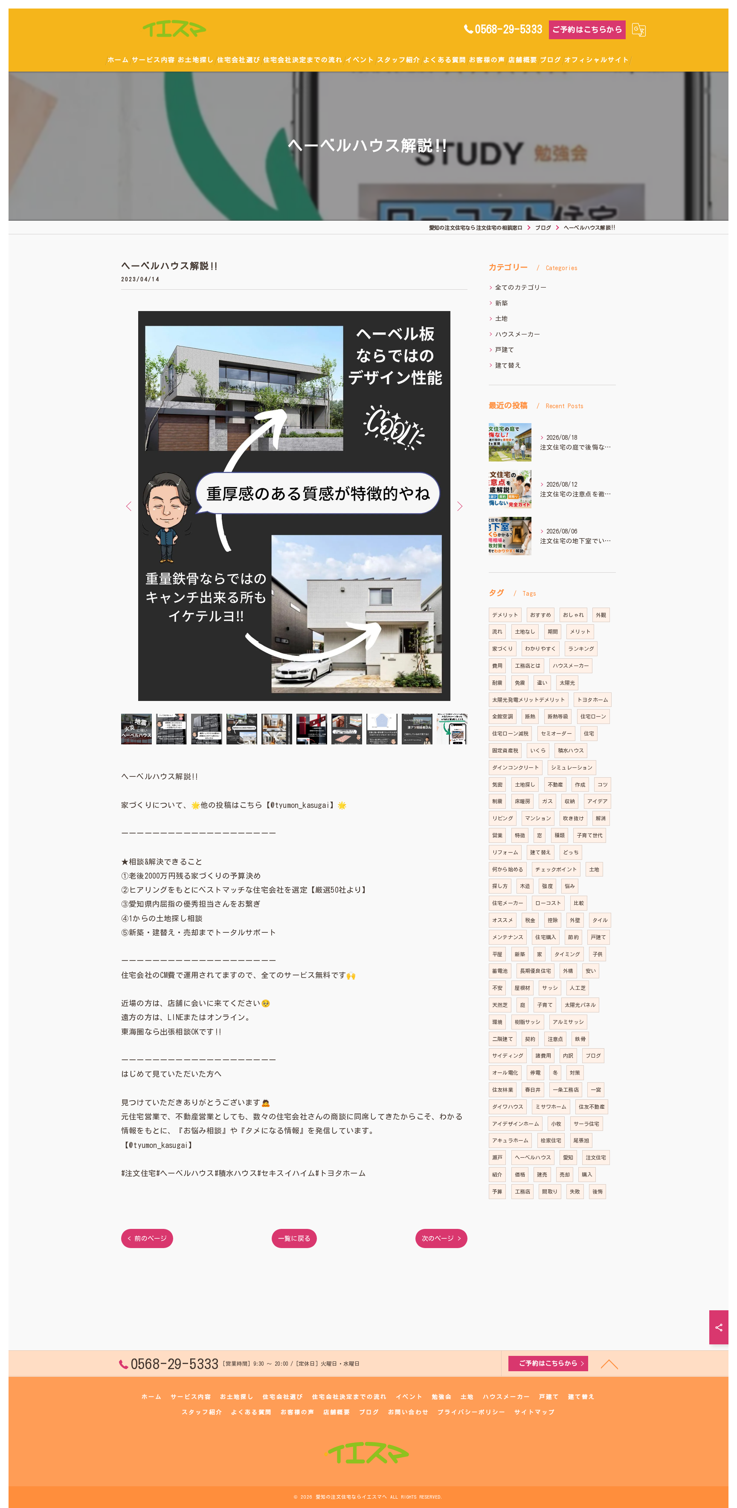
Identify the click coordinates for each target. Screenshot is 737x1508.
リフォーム (505, 852)
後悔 (597, 1191)
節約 (573, 937)
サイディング (507, 1055)
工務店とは (528, 665)
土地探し (525, 784)
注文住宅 (596, 1157)
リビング (502, 818)
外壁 (575, 920)
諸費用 (543, 1055)
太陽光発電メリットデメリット (528, 699)
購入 (587, 1174)
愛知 (568, 1157)
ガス (547, 801)
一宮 (596, 1089)
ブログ (593, 1055)
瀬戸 (497, 1157)
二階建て (502, 1038)
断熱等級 (558, 716)
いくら (538, 750)
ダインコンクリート (515, 767)
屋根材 (523, 987)
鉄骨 (580, 1038)
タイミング (567, 954)
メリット (580, 631)
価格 (520, 1174)
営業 (497, 835)
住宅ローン (593, 716)
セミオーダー (556, 733)
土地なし (525, 631)
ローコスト (548, 902)
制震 (497, 801)
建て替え (508, 365)
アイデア (597, 801)
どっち (571, 852)
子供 (597, 954)
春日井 (533, 1089)
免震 (520, 682)
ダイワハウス (507, 1106)
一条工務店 (566, 1089)
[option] (294, 506)
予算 (497, 1191)
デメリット (505, 614)
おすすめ (540, 614)
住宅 (589, 733)
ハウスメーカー (517, 334)
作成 (580, 784)
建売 (542, 1174)
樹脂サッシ (528, 1021)
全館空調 (502, 716)
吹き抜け (573, 818)
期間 (553, 631)
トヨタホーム (592, 699)
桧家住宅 (551, 1140)
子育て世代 (590, 835)
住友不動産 (592, 1106)
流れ (497, 631)
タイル (600, 920)
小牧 (556, 1123)
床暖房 (523, 801)
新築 (501, 303)
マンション (538, 818)
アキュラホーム (510, 1140)
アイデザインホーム (515, 1123)
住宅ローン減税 (510, 733)
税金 (530, 920)
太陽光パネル (580, 1004)
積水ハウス (571, 750)
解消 (601, 818)
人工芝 (578, 987)
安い (591, 970)
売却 (565, 1174)
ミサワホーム (550, 1106)
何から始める (507, 869)
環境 (497, 1021)
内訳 (568, 1055)
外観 (601, 614)
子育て (545, 1004)
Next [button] (458, 505)
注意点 (555, 1038)
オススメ (502, 920)
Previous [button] (129, 505)
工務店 (523, 1191)
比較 (579, 902)
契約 (530, 1038)
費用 (497, 665)
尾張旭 (581, 1140)
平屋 (497, 954)
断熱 (530, 716)
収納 (570, 801)
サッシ (550, 987)
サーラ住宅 (587, 1123)
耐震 (497, 682)
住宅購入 (545, 937)
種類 (559, 835)
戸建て (505, 349)
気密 (497, 784)
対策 (575, 1072)
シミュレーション (572, 767)
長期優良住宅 (535, 970)
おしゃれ (573, 614)
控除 (553, 920)
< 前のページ (147, 1238)
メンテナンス (507, 937)
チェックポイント (556, 869)
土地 (501, 318)
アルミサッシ (568, 1021)
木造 (525, 885)
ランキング (581, 648)
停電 (535, 1072)
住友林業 (502, 1089)
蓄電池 (500, 970)
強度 (547, 885)
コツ (603, 784)
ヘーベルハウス (533, 1157)
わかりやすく (540, 648)
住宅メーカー (507, 902)
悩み (570, 885)
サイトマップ (534, 1412)
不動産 (555, 784)
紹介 (497, 1174)
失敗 (575, 1191)
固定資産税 (505, 750)
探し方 (500, 885)
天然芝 (500, 1004)
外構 (568, 970)
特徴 (520, 835)
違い (542, 682)
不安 (497, 987)
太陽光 (567, 682)
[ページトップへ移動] (609, 1363)
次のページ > (441, 1238)
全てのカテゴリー (521, 287)
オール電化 (505, 1072)
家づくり (502, 648)
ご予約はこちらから (587, 29)
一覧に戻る (294, 1238)
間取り (550, 1191)
